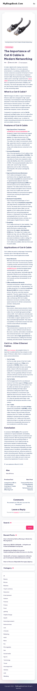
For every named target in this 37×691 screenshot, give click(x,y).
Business (6, 585)
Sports (5, 657)
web (5, 673)
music (5, 637)
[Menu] (34, 3)
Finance (6, 601)
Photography (7, 647)
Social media (7, 653)
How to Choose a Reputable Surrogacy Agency (18, 561)
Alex (8, 470)
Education (6, 592)
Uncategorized (8, 666)
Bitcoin (5, 582)
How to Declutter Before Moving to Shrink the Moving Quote (18, 539)
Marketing (6, 634)
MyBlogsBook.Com (13, 3)
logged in (16, 512)
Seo (5, 650)
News (5, 640)
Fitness (6, 605)
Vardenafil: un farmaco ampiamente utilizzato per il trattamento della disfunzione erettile (18, 556)
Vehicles (6, 670)
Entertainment (8, 595)
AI (4, 576)
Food (5, 608)
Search (6, 523)
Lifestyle (6, 631)
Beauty (6, 579)
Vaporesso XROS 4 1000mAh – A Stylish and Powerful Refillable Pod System (17, 545)
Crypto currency (8, 589)
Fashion (6, 598)
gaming (6, 611)
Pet (5, 644)
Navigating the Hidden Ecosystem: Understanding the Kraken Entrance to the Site (18, 551)
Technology (9, 47)
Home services (8, 624)
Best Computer (11, 350)
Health (5, 618)
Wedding (6, 676)
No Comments (23, 62)
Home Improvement (9, 621)
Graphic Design (8, 614)
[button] (10, 473)
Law (5, 627)
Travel (5, 663)
